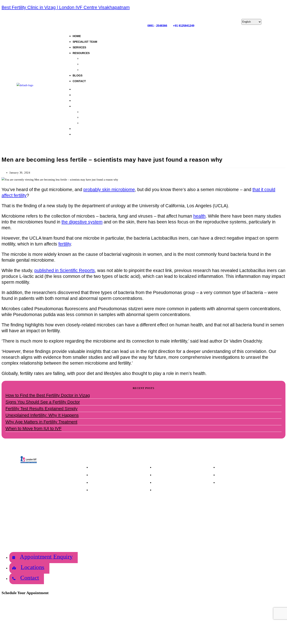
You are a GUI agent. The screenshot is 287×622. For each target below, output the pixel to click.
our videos (86, 69)
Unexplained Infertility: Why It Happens (42, 415)
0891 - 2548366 (157, 25)
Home (77, 36)
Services (79, 47)
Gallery (85, 58)
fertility (64, 243)
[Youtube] (226, 22)
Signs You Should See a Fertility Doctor (42, 402)
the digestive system (82, 221)
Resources (81, 53)
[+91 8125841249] (174, 17)
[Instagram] (218, 22)
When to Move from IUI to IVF (33, 428)
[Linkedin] (234, 22)
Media (84, 64)
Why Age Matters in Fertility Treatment (41, 421)
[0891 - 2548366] (148, 17)
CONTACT (79, 81)
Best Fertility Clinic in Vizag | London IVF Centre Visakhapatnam (66, 7)
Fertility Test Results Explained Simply (41, 408)
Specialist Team (85, 41)
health (199, 216)
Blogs (77, 75)
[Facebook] (210, 22)
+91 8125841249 (183, 25)
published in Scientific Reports (64, 270)
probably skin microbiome (109, 189)
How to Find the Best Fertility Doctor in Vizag (47, 395)
